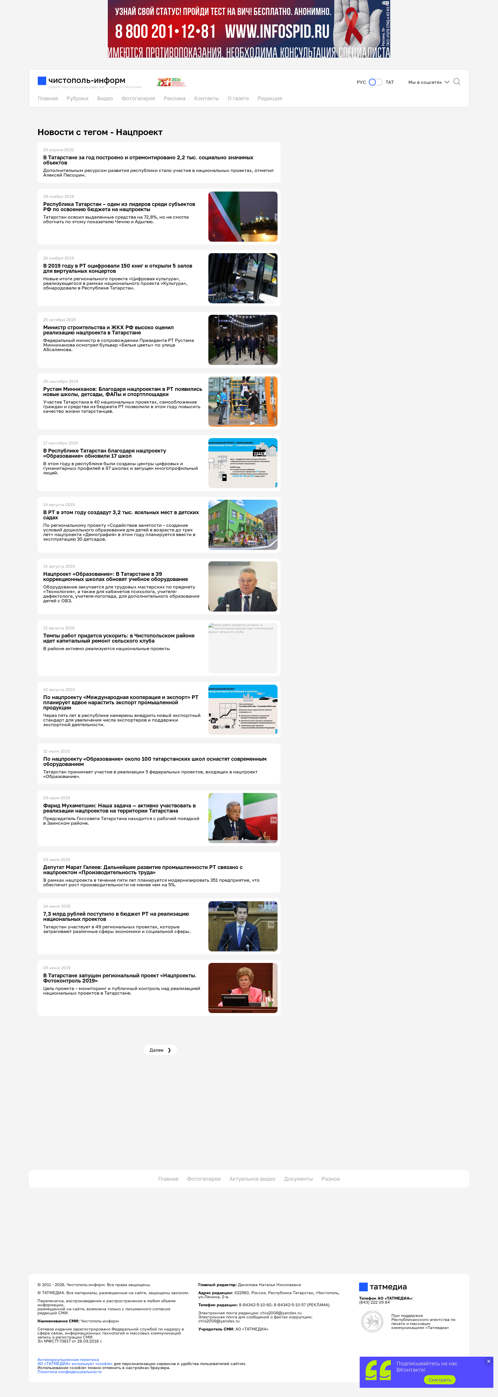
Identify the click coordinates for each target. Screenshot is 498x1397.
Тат (390, 82)
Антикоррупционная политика (68, 1359)
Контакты (206, 98)
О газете (238, 98)
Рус (361, 82)
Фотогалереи (204, 1178)
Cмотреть (440, 1380)
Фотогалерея (138, 98)
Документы (298, 1178)
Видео (105, 98)
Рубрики (77, 98)
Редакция (270, 98)
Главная (48, 98)
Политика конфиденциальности (69, 1371)
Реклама (175, 98)
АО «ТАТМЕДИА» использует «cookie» (75, 1363)
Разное (331, 1178)
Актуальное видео (252, 1178)
